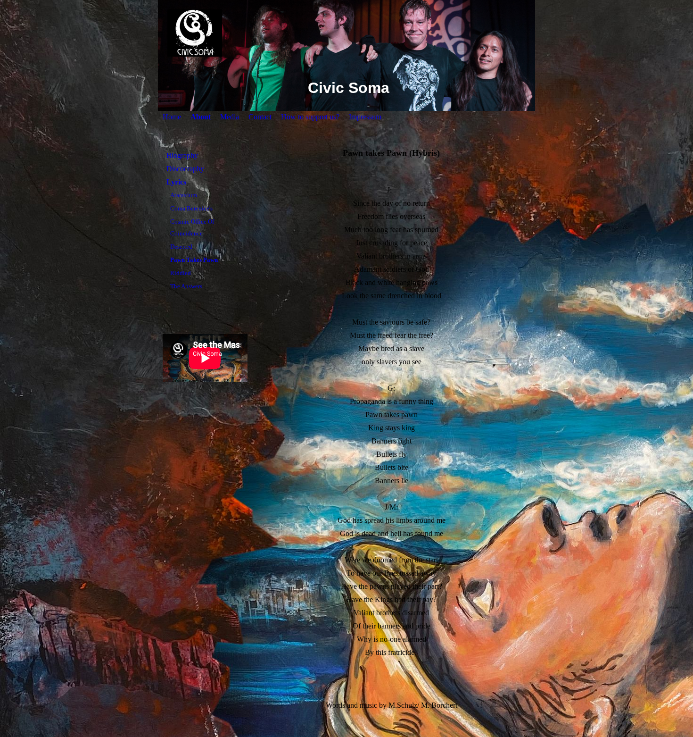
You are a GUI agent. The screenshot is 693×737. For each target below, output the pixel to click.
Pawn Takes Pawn (194, 259)
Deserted (181, 246)
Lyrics (176, 182)
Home (172, 117)
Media (229, 117)
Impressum (365, 117)
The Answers (186, 286)
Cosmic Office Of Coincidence (192, 227)
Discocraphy (185, 169)
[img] (346, 33)
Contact (260, 117)
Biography (182, 155)
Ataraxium (183, 195)
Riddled (180, 272)
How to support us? (310, 117)
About (200, 117)
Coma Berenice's (191, 208)
